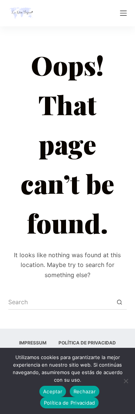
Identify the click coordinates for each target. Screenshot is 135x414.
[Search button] (119, 302)
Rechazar (85, 391)
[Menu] (123, 13)
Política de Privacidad (87, 343)
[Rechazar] (125, 381)
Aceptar (52, 391)
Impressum (32, 343)
